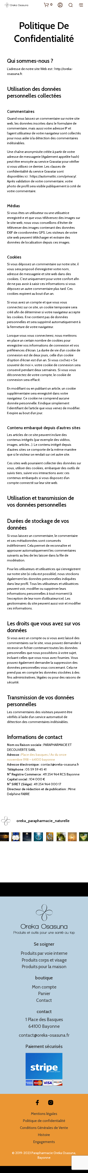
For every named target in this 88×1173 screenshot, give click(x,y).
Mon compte (44, 987)
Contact (44, 1000)
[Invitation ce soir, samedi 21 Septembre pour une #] (72, 836)
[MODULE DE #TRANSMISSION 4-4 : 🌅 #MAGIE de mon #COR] (4, 836)
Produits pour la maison (44, 966)
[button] (48, 4)
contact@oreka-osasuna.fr (44, 1035)
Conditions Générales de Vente (44, 1128)
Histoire (44, 1135)
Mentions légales (44, 1114)
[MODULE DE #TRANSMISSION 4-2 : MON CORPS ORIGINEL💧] (38, 836)
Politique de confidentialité (44, 1121)
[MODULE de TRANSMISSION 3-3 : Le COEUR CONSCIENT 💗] (83, 836)
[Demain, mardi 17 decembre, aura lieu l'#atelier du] (27, 836)
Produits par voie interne (44, 953)
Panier (44, 993)
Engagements (44, 1142)
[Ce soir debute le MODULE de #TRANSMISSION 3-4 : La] (61, 836)
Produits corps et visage (44, 960)
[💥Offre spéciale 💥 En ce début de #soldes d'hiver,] (15, 836)
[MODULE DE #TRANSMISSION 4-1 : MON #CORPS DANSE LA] (49, 836)
